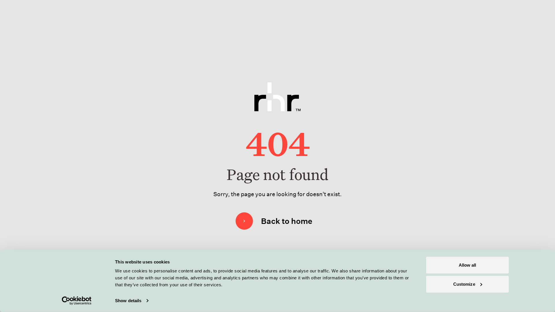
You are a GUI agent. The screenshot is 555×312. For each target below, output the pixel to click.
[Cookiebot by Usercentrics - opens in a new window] (76, 300)
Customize (464, 283)
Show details (128, 300)
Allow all (467, 265)
